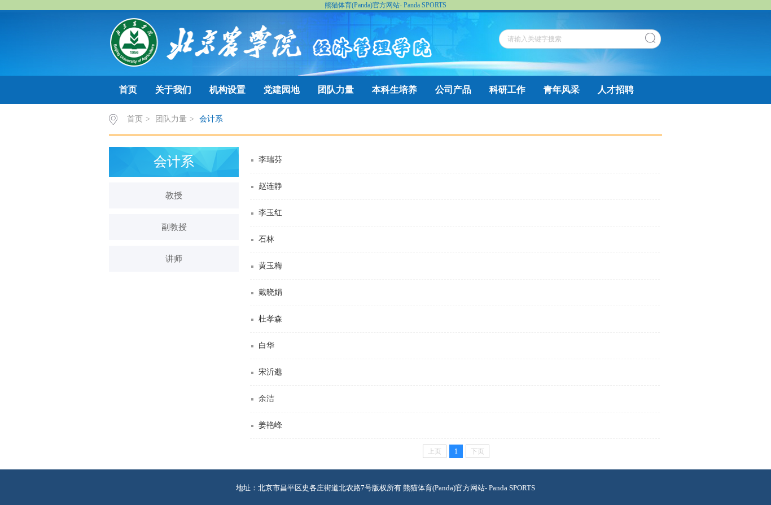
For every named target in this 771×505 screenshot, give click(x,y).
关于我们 (173, 89)
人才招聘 (616, 89)
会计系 (211, 119)
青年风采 (562, 89)
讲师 (173, 258)
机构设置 (227, 89)
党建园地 (282, 89)
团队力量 (336, 89)
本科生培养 (394, 89)
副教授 (174, 227)
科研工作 (507, 89)
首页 (128, 89)
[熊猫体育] (271, 42)
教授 (173, 195)
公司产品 (453, 89)
